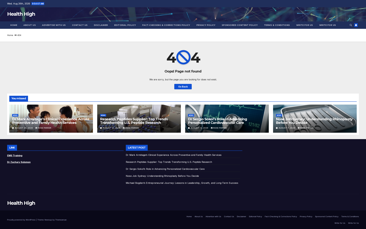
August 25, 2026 (24, 128)
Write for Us (304, 25)
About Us (29, 25)
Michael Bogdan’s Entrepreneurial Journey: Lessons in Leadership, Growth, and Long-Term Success (182, 182)
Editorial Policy (125, 25)
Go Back (183, 86)
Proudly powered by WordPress (21, 220)
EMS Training (14, 155)
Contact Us (80, 25)
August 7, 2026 (287, 128)
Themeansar (60, 220)
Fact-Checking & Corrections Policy (166, 25)
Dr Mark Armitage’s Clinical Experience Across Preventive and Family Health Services (50, 121)
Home (13, 25)
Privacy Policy (205, 25)
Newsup (48, 220)
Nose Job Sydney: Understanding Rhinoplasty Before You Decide (314, 121)
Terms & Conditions (277, 25)
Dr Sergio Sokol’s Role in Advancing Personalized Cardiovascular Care (217, 121)
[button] (351, 25)
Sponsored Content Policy (240, 25)
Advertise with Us (54, 25)
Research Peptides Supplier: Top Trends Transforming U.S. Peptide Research (134, 121)
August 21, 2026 (112, 128)
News (15, 115)
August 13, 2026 (200, 128)
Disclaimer (101, 25)
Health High (21, 14)
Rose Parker (44, 128)
